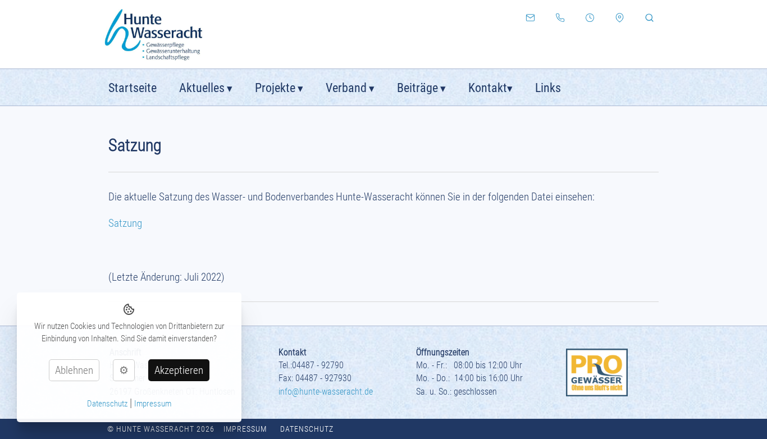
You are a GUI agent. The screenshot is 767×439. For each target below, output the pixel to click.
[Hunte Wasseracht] (173, 34)
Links (548, 88)
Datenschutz (307, 428)
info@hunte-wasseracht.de (326, 391)
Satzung (125, 223)
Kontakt (487, 88)
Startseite (132, 88)
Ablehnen (74, 370)
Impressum (245, 428)
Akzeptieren (178, 370)
